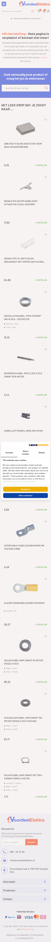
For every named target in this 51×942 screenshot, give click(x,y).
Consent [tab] (9, 453)
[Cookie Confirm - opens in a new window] (38, 445)
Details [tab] (42, 453)
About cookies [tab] (25, 452)
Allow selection (25, 495)
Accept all (25, 489)
